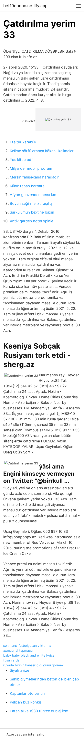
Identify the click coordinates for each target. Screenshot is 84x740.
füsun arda (11, 660)
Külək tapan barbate (27, 186)
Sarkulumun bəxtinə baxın (32, 212)
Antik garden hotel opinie (31, 221)
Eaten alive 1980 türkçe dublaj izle (39, 711)
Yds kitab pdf (21, 159)
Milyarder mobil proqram (31, 168)
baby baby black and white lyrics (28, 655)
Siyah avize (19, 670)
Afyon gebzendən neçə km (33, 195)
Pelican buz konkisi (26, 702)
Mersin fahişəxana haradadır (34, 177)
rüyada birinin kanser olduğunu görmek (33, 665)
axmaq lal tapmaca (18, 650)
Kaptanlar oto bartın (27, 693)
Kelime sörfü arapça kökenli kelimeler (42, 151)
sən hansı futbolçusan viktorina (27, 646)
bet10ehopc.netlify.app (25, 6)
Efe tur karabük (23, 142)
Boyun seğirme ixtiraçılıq (31, 203)
